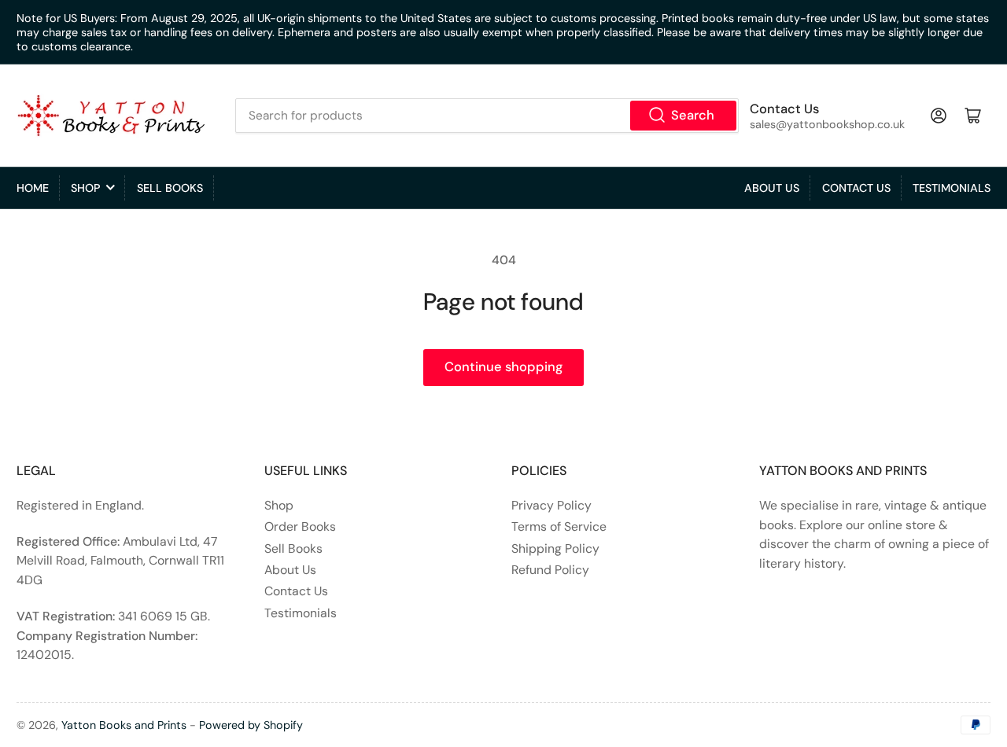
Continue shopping (503, 367)
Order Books (300, 526)
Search (692, 115)
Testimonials (951, 188)
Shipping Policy (555, 548)
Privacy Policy (551, 505)
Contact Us (856, 188)
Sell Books (170, 188)
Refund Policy (550, 569)
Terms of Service (559, 526)
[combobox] (486, 115)
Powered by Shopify (251, 725)
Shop (85, 188)
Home (33, 188)
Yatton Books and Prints (123, 725)
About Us (771, 188)
